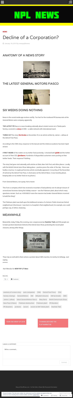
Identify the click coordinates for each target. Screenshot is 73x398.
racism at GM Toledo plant (40, 307)
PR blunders (53, 303)
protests (18, 307)
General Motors (22, 296)
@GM (57, 153)
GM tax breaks (56, 296)
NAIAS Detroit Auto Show (58, 299)
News (5, 32)
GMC (65, 296)
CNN (39, 292)
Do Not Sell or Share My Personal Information (44, 387)
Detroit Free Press (49, 292)
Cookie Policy (36, 394)
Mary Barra (43, 299)
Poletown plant (42, 303)
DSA (59, 292)
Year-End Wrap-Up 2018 (15, 322)
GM (32, 296)
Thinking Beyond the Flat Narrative (47, 323)
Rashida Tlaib (56, 307)
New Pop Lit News (9, 303)
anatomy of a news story (12, 292)
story (19, 129)
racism (25, 307)
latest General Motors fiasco (27, 299)
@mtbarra (21, 155)
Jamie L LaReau (9, 299)
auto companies (29, 292)
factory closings (9, 296)
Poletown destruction (26, 303)
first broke (22, 135)
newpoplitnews (24, 43)
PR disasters (7, 307)
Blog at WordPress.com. (23, 387)
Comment (64, 362)
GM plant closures (42, 296)
